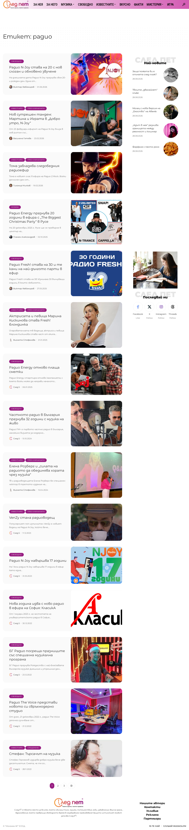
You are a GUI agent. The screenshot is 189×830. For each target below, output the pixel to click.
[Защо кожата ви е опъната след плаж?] (170, 75)
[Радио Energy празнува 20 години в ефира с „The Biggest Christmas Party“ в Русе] (96, 222)
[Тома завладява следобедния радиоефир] (96, 172)
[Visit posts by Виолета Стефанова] (10, 340)
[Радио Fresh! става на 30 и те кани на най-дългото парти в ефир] (96, 273)
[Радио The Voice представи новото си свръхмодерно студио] (96, 711)
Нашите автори (152, 803)
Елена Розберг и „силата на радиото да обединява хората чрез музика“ (36, 470)
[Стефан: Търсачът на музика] (96, 758)
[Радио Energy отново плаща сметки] (96, 374)
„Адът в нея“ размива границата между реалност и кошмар (145, 128)
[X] (149, 311)
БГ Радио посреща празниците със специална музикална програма (37, 655)
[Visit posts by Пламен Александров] (10, 237)
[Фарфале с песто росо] (170, 149)
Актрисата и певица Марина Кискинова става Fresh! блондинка (35, 320)
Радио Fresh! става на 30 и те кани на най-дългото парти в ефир (35, 269)
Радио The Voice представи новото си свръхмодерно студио (33, 706)
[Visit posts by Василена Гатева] (10, 138)
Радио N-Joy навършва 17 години (37, 561)
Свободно (16, 61)
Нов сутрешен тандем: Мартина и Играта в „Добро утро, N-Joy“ (34, 118)
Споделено (33, 748)
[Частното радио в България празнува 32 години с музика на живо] (96, 423)
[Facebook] (137, 311)
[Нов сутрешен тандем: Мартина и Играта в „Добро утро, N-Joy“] (96, 123)
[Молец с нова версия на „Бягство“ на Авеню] (170, 112)
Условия (152, 811)
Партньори (152, 818)
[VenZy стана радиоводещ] (96, 522)
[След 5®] (16, 4)
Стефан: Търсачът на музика (34, 754)
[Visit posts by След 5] (10, 387)
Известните (17, 108)
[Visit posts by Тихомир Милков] (10, 185)
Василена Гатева (22, 138)
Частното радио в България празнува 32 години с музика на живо (36, 419)
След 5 (16, 387)
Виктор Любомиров (23, 87)
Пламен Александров (24, 237)
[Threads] (172, 311)
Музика (15, 207)
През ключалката (36, 108)
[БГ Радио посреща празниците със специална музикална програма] (96, 660)
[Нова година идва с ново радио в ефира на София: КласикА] (96, 610)
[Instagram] (161, 311)
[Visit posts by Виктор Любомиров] (10, 87)
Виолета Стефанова (24, 340)
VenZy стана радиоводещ (32, 518)
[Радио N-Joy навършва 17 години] (96, 565)
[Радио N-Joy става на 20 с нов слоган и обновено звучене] (96, 74)
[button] (183, 4)
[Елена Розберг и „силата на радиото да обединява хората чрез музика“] (96, 475)
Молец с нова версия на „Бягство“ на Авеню (146, 110)
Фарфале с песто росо (145, 146)
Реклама (152, 814)
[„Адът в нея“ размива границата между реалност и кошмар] (170, 130)
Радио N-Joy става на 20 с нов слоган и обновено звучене (35, 69)
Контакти (152, 807)
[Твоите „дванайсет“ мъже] (170, 93)
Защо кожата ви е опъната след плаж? (144, 73)
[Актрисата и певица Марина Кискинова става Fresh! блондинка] (96, 325)
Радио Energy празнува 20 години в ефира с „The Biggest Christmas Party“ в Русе (35, 217)
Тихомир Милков (21, 185)
